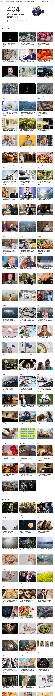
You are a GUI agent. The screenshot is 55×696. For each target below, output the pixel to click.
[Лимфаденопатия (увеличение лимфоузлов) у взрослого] (45, 419)
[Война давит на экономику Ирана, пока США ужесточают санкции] (10, 419)
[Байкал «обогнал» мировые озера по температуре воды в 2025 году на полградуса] (45, 631)
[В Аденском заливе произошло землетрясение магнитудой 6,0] (45, 195)
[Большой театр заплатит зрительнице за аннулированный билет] (27, 540)
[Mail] (1, 1)
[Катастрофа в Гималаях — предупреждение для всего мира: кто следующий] (27, 40)
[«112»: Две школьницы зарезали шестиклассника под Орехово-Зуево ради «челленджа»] (10, 40)
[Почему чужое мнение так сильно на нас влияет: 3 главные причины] (27, 402)
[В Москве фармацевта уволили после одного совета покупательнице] (27, 178)
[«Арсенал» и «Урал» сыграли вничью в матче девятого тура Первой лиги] (45, 402)
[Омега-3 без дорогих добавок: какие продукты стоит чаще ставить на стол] (45, 247)
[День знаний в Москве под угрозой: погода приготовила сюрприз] (10, 597)
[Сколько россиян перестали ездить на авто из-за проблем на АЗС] (10, 212)
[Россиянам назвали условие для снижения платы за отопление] (10, 436)
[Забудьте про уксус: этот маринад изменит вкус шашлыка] (45, 109)
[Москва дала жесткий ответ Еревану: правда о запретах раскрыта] (10, 350)
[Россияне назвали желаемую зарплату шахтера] (10, 471)
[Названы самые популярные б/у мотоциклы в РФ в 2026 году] (10, 402)
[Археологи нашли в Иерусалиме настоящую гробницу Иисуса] (10, 683)
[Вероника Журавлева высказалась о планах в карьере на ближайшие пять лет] (45, 316)
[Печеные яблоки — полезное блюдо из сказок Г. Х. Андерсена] (10, 160)
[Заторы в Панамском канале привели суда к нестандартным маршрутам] (10, 488)
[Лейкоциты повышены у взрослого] (45, 143)
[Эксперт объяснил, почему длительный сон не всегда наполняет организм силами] (10, 247)
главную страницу (18, 23)
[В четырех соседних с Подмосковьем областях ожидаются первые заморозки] (27, 597)
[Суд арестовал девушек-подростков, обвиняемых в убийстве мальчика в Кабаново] (27, 505)
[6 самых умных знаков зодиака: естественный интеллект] (27, 212)
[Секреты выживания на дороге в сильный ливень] (27, 298)
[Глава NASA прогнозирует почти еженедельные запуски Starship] (45, 505)
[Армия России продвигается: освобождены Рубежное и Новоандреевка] (10, 178)
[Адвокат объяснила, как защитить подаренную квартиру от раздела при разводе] (27, 648)
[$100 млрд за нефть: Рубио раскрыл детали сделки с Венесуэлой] (45, 522)
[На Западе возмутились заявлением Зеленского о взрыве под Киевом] (10, 74)
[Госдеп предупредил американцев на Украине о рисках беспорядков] (27, 471)
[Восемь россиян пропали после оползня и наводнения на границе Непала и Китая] (27, 229)
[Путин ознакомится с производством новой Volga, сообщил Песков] (10, 195)
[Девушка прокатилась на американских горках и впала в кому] (10, 574)
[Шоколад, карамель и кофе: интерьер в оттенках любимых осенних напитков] (45, 453)
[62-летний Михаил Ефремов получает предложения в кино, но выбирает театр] (10, 281)
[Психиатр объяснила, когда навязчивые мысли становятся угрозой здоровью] (45, 212)
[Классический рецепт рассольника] (10, 648)
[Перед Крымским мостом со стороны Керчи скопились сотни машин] (45, 648)
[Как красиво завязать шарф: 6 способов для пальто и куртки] (27, 281)
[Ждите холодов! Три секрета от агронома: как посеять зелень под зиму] (27, 126)
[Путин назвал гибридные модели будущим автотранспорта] (10, 384)
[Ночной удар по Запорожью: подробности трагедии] (45, 126)
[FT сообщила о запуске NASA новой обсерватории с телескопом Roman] (27, 419)
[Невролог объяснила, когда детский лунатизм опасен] (27, 557)
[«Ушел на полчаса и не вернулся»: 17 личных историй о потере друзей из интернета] (45, 229)
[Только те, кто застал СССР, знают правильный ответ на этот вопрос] (10, 91)
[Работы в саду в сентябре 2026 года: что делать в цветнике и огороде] (45, 178)
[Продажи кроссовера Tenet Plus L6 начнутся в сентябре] (27, 574)
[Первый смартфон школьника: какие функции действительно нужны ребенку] (27, 436)
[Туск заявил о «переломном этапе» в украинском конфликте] (10, 264)
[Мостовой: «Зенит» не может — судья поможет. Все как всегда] (45, 298)
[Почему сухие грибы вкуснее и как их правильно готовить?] (27, 683)
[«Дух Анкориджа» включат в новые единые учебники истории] (27, 666)
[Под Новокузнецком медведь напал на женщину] (45, 614)
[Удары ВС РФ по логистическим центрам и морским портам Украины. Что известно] (27, 488)
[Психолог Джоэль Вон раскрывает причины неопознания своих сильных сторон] (10, 298)
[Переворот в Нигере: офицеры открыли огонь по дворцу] (10, 540)
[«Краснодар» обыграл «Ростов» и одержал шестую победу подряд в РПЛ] (45, 540)
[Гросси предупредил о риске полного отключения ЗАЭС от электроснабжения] (45, 557)
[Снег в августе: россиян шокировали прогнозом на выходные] (45, 91)
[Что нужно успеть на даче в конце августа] (10, 505)
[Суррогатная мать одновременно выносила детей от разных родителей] (45, 281)
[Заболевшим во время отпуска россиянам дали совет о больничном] (10, 557)
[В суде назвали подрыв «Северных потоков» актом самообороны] (10, 316)
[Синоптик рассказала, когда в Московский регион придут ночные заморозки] (27, 631)
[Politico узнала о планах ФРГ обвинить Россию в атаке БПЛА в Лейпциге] (45, 264)
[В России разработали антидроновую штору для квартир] (10, 614)
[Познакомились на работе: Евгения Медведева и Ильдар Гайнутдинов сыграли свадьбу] (27, 522)
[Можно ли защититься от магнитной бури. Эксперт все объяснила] (10, 143)
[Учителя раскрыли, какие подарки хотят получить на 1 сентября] (10, 666)
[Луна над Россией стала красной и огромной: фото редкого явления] (27, 614)
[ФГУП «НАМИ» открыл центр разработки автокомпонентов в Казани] (27, 316)
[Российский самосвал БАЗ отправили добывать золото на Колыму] (45, 74)
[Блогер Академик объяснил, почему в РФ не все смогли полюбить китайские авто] (10, 367)
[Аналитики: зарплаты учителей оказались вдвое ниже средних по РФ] (10, 522)
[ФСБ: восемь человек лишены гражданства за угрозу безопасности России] (27, 453)
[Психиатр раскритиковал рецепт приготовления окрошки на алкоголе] (45, 350)
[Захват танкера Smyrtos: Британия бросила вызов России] (10, 631)
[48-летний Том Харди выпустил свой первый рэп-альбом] (45, 333)
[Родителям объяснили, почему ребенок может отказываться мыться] (10, 333)
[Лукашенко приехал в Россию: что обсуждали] (10, 229)
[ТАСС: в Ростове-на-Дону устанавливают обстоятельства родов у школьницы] (10, 57)
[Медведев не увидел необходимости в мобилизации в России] (27, 57)
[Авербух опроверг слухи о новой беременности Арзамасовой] (27, 264)
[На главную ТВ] (3, 1)
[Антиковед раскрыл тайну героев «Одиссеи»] (45, 488)
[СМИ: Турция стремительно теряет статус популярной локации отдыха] (10, 453)
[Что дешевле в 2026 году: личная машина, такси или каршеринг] (27, 247)
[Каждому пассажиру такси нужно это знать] (45, 436)
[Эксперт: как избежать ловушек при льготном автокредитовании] (45, 384)
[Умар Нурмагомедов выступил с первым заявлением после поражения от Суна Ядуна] (27, 384)
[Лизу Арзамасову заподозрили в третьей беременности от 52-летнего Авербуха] (45, 683)
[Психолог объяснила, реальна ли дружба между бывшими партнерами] (45, 367)
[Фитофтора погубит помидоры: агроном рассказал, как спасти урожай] (45, 57)
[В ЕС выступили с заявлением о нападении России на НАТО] (27, 350)
